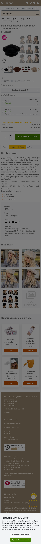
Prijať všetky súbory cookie (20, 540)
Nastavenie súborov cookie (21, 534)
